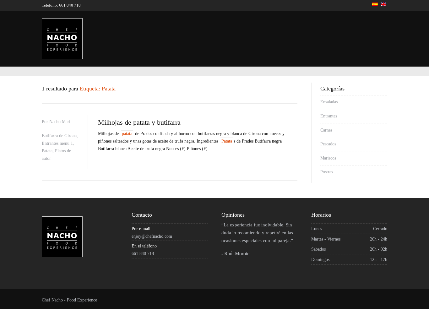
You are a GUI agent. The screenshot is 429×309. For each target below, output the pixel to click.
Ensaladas (329, 102)
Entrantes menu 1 (57, 143)
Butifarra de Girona (59, 135)
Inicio (201, 31)
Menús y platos (317, 31)
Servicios (277, 31)
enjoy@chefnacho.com (152, 236)
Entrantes (328, 116)
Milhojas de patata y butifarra (139, 122)
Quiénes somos (237, 31)
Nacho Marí (59, 121)
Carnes (326, 130)
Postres (326, 172)
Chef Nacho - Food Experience (69, 300)
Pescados (328, 144)
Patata (47, 151)
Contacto (390, 31)
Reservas (357, 31)
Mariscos (328, 158)
